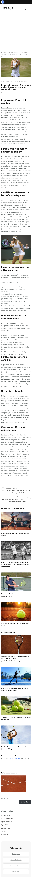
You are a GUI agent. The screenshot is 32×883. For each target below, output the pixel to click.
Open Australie (6, 822)
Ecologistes (16, 854)
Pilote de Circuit (16, 860)
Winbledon (5, 834)
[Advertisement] (16, 29)
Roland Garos (6, 828)
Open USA (4, 825)
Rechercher (5, 798)
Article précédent (18, 490)
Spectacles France (16, 866)
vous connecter (15, 758)
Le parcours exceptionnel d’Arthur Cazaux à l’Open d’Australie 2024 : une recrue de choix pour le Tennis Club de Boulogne (15, 659)
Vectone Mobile (16, 872)
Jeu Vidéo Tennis (7, 818)
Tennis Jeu (8, 7)
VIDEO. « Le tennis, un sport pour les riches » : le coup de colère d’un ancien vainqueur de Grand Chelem (15, 564)
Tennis (3, 93)
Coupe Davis (5, 815)
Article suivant (14, 499)
